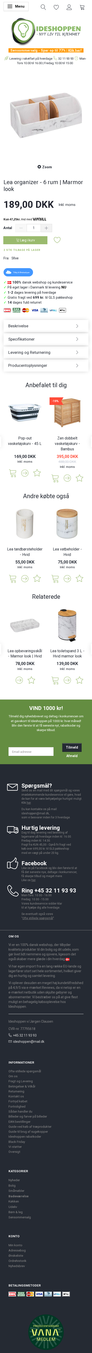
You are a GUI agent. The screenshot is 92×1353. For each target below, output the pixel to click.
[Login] (69, 7)
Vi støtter (15, 1147)
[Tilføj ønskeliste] (57, 240)
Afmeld (72, 756)
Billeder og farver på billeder (27, 1116)
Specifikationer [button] (21, 339)
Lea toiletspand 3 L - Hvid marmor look (67, 654)
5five (15, 258)
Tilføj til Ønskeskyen (21, 272)
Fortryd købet (17, 1101)
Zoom (47, 167)
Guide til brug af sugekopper (28, 1131)
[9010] (12, 473)
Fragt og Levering (20, 1081)
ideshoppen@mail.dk (28, 1041)
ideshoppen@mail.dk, (35, 813)
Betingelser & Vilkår (21, 1086)
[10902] (55, 680)
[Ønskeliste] (56, 7)
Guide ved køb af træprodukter (29, 1126)
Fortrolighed (16, 1106)
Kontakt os (16, 1096)
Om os (12, 1076)
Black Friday (16, 1142)
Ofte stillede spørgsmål (37, 918)
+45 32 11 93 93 (25, 1035)
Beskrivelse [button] (18, 326)
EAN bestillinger (19, 1121)
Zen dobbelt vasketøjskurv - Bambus (67, 443)
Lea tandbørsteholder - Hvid (24, 552)
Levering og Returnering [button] (29, 352)
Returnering (16, 1091)
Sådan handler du (20, 1111)
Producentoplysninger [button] (27, 365)
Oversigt (14, 1151)
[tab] (46, 326)
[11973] (12, 578)
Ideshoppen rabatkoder (24, 1136)
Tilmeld (72, 747)
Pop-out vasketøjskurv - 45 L (25, 441)
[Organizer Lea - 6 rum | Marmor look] (46, 115)
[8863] (55, 478)
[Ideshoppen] (46, 31)
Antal (8, 228)
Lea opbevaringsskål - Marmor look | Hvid (25, 654)
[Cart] (82, 7)
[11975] (55, 578)
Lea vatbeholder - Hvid (67, 552)
